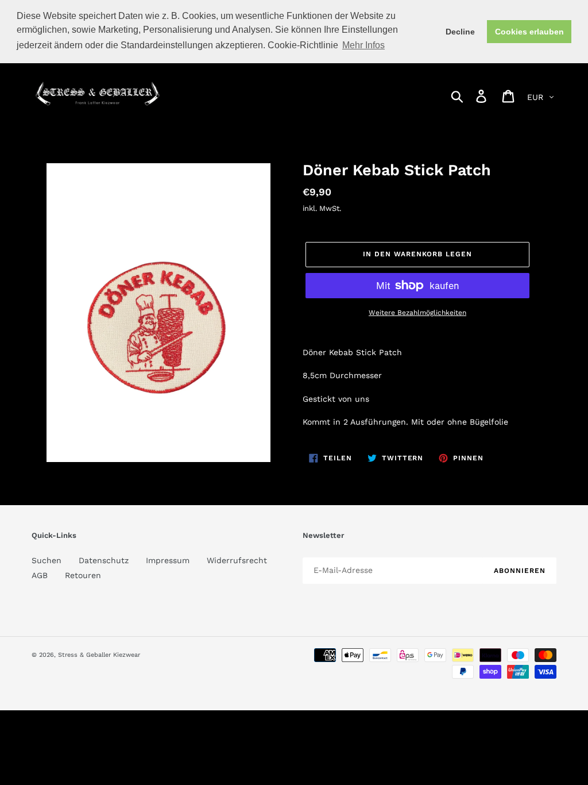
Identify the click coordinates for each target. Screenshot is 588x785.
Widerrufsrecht (237, 560)
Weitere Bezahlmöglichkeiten (417, 313)
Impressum (167, 560)
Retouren (83, 575)
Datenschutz (104, 560)
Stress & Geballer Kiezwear (99, 655)
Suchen (46, 560)
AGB (40, 575)
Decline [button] (460, 31)
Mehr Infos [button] (363, 45)
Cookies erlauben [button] (529, 31)
